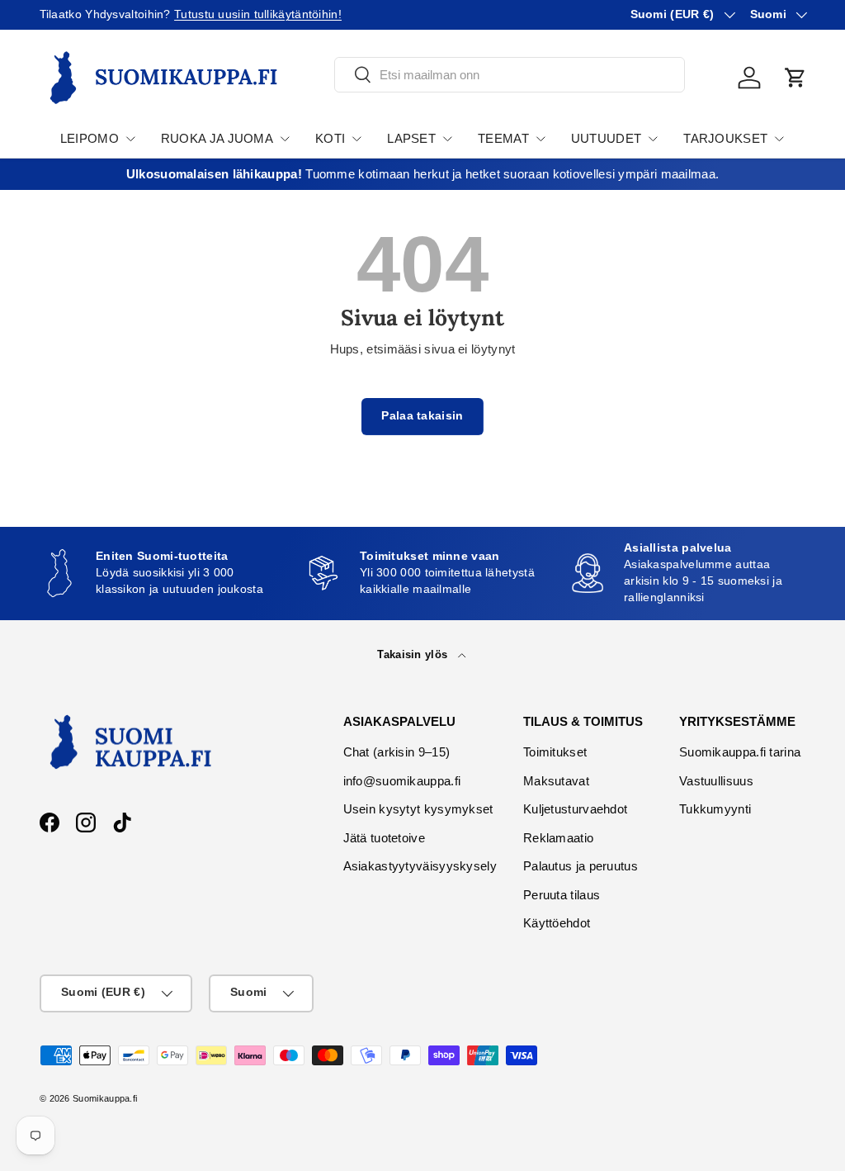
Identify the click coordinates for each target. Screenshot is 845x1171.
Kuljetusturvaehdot (575, 809)
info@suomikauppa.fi (402, 781)
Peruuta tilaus (561, 895)
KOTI (330, 138)
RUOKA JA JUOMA (217, 138)
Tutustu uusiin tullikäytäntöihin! (258, 14)
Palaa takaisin (422, 416)
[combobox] (509, 75)
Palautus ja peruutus (580, 866)
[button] (795, 77)
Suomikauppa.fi (105, 1098)
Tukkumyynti (715, 809)
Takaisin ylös (414, 654)
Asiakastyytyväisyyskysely (420, 866)
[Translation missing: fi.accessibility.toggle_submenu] (130, 139)
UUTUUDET (606, 138)
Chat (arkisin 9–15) (397, 752)
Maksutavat (556, 781)
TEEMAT (503, 138)
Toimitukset (555, 752)
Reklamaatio (558, 838)
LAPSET (411, 138)
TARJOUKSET (725, 138)
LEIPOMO (89, 138)
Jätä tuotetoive (384, 838)
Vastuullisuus (716, 781)
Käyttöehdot (556, 923)
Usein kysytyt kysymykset (418, 809)
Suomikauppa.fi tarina (739, 752)
